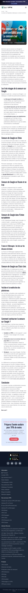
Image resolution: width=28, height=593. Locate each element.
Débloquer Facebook (7, 487)
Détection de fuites (6, 567)
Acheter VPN (4, 475)
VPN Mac (3, 574)
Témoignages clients (6, 482)
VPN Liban (4, 517)
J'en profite (14, 439)
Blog (6, 11)
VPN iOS (3, 576)
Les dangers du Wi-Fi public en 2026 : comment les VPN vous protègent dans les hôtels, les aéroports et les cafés (12, 550)
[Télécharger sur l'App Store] (14, 454)
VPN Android (4, 579)
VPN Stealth (4, 564)
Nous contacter (5, 489)
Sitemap (14, 590)
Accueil (2, 11)
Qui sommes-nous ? (6, 477)
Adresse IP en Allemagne (8, 508)
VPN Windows (5, 572)
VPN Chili (4, 512)
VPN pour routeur (6, 584)
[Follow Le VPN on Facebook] (8, 463)
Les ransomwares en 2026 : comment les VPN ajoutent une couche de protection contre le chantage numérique (13, 543)
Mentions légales (5, 494)
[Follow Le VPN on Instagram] (15, 463)
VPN (16, 130)
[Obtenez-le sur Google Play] (14, 458)
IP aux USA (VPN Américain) (9, 505)
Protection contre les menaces (9, 569)
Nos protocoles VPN (6, 484)
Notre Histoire (5, 480)
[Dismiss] (27, 2)
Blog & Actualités (5, 492)
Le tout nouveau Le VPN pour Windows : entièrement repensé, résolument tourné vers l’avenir (13, 556)
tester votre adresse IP (19, 378)
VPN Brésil (4, 510)
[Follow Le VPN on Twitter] (12, 463)
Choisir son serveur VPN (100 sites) (10, 500)
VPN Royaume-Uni (6, 520)
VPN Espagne (5, 515)
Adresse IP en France (7, 503)
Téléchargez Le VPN (7, 581)
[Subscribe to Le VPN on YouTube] (19, 463)
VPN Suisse (4, 522)
